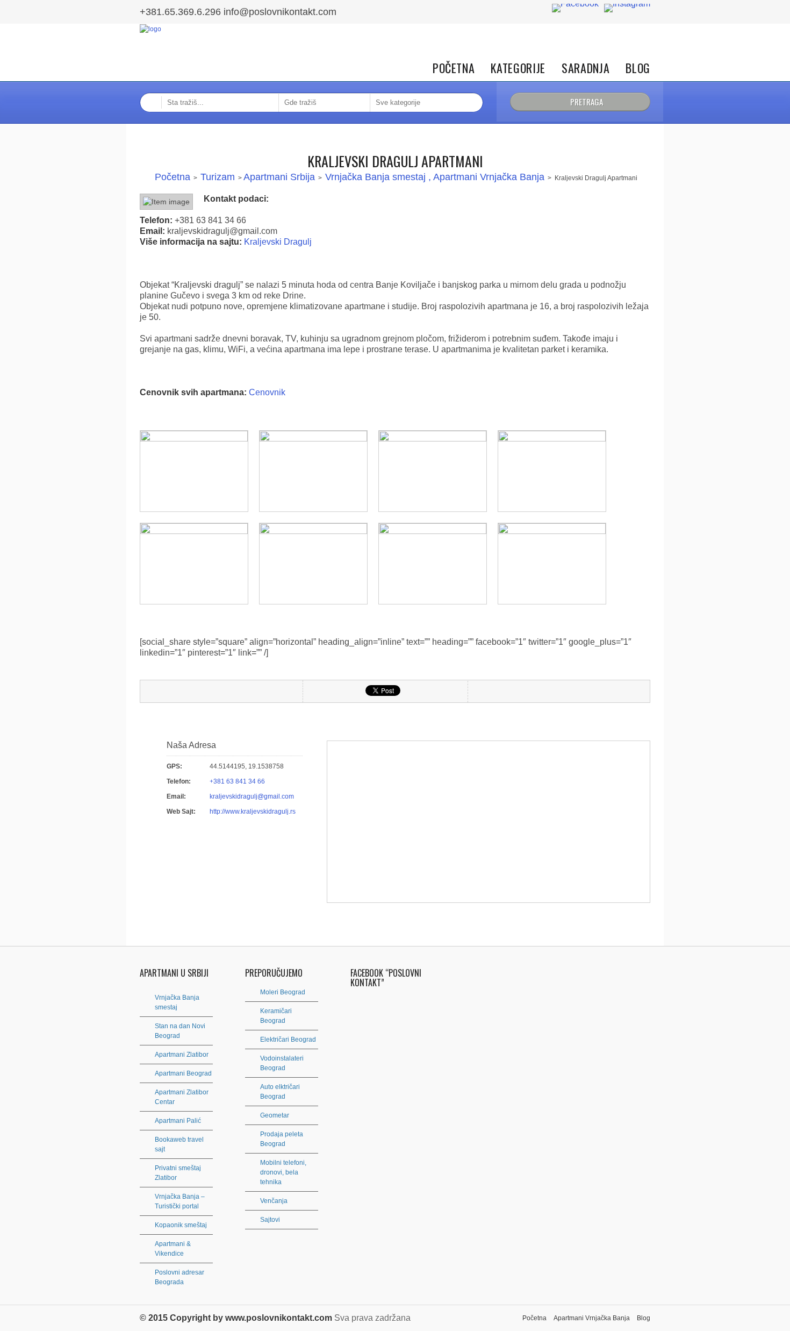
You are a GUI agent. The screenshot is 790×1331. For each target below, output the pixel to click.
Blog (638, 68)
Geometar (274, 1115)
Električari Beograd (288, 1039)
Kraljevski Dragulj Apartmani (395, 161)
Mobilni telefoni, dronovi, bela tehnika (283, 1172)
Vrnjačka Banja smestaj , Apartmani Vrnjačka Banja (434, 177)
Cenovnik (267, 392)
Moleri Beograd (282, 992)
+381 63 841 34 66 (237, 781)
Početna (454, 68)
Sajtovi (270, 1219)
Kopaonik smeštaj (181, 1225)
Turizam (217, 177)
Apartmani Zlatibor (182, 1054)
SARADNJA (585, 68)
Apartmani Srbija (279, 177)
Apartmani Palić (178, 1120)
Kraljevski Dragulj (278, 241)
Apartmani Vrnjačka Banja (592, 1318)
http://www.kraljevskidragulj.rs (253, 811)
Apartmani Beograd (183, 1073)
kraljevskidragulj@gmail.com (252, 796)
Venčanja (274, 1201)
